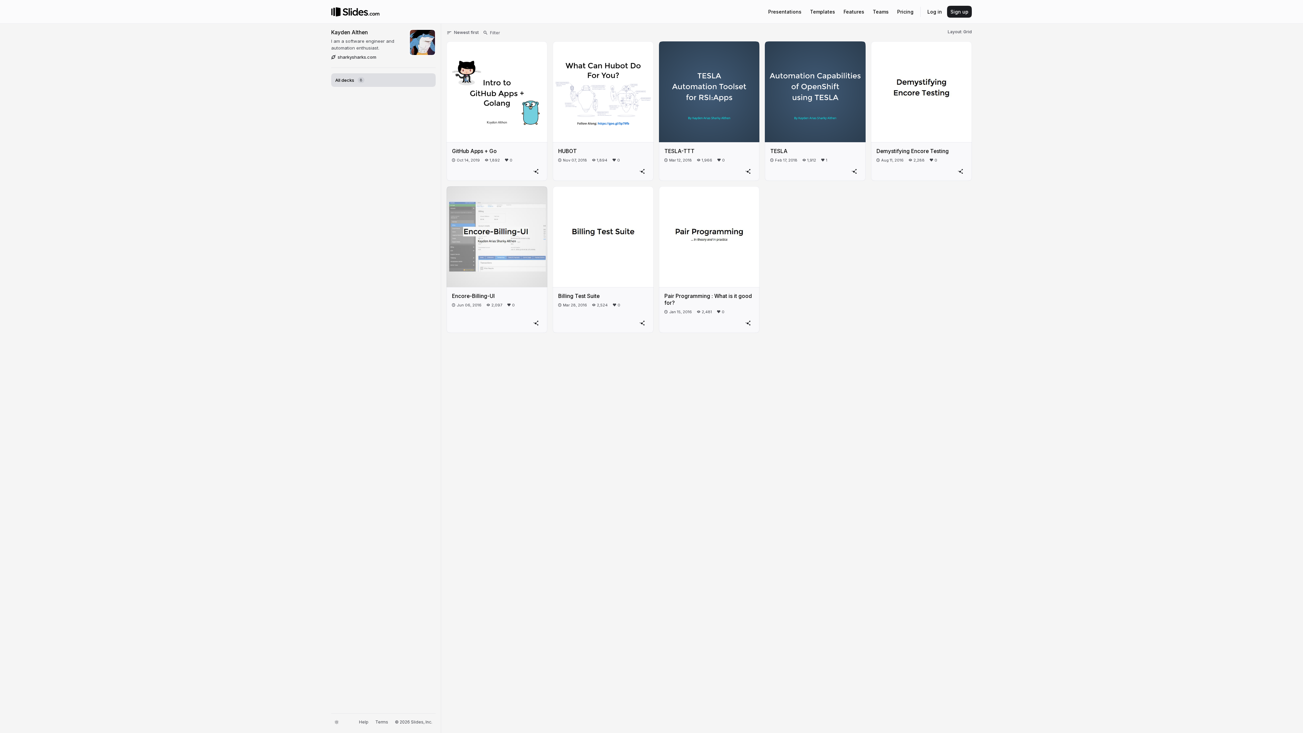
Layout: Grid (960, 31)
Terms (381, 722)
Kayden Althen (349, 32)
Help (364, 722)
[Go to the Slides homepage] (335, 11)
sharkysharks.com (357, 57)
